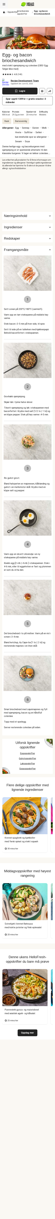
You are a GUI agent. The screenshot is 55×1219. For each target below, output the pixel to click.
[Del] (50, 91)
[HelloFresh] (27, 4)
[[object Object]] (42, 91)
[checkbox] (3, 74)
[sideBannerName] (27, 191)
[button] (27, 227)
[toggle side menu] (4, 4)
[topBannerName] (27, 21)
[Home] (4, 12)
